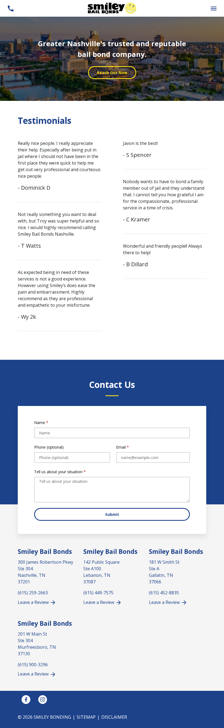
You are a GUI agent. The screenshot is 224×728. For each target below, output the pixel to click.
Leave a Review (34, 602)
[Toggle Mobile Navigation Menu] (213, 8)
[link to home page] (112, 8)
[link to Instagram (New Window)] (42, 699)
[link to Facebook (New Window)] (26, 699)
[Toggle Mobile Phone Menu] (10, 8)
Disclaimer (114, 717)
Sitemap (86, 717)
